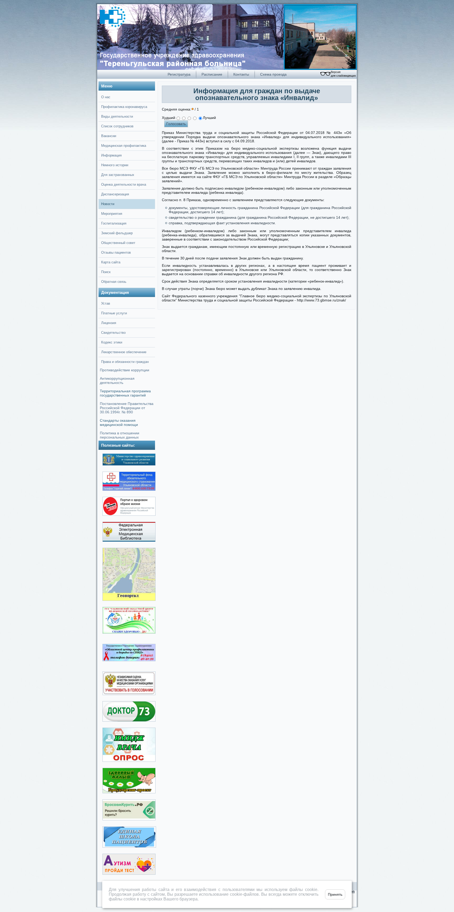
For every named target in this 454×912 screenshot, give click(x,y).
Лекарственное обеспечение (123, 352)
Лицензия (108, 323)
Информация (111, 155)
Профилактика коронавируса (124, 107)
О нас (105, 97)
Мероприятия (111, 214)
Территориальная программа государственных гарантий (125, 393)
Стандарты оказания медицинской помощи (119, 422)
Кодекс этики (111, 342)
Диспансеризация (115, 194)
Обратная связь (113, 282)
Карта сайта (110, 262)
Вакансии (108, 136)
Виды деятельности (117, 116)
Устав (105, 303)
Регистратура (179, 74)
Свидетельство (113, 333)
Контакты (241, 74)
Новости (107, 204)
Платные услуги (114, 313)
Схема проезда (273, 74)
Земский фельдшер (117, 233)
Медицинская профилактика (123, 146)
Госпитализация (113, 223)
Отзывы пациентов (116, 252)
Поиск (106, 272)
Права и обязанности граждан (125, 362)
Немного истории (114, 165)
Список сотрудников (117, 126)
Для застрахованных (117, 175)
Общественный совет (118, 243)
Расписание (212, 74)
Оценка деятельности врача (123, 184)
